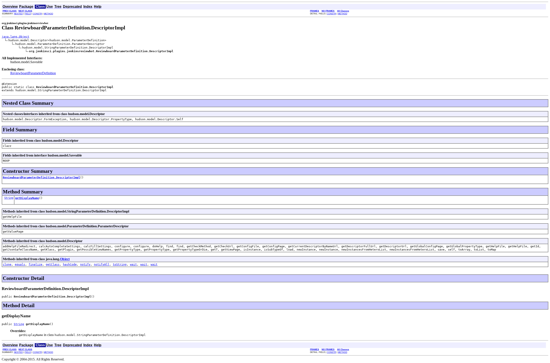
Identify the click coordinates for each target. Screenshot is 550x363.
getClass (53, 264)
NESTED (18, 13)
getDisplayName (27, 198)
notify (85, 264)
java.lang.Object (15, 36)
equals (20, 264)
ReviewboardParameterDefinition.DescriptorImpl (41, 177)
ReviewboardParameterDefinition (33, 73)
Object (65, 259)
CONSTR (37, 13)
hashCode (70, 264)
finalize (35, 264)
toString (120, 264)
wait (133, 264)
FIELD (28, 13)
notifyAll (101, 264)
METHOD (48, 13)
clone (7, 264)
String (8, 197)
